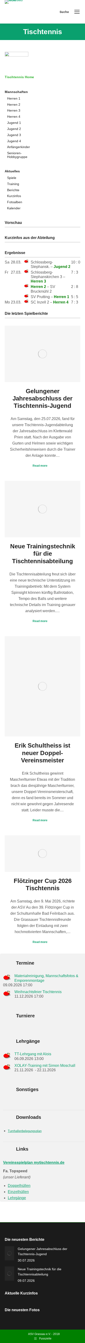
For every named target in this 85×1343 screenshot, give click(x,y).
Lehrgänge (17, 1198)
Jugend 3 (14, 135)
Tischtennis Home (19, 77)
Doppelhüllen (19, 1186)
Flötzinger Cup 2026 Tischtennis (43, 884)
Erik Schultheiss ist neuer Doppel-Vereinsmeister (42, 753)
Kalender (14, 208)
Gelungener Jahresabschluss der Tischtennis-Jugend (42, 398)
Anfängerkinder (18, 147)
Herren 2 (13, 104)
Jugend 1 (14, 123)
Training (13, 184)
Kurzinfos (14, 196)
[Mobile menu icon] (77, 11)
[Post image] (9, 1253)
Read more (40, 465)
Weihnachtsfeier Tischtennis (38, 992)
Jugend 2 (14, 129)
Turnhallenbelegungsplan (25, 1131)
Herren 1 (13, 98)
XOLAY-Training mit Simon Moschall (44, 1066)
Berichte (13, 190)
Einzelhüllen (18, 1192)
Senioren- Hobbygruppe (17, 155)
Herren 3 (13, 110)
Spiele (11, 178)
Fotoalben (14, 202)
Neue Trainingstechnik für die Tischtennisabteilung (42, 553)
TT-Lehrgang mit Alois (32, 1054)
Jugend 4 (14, 141)
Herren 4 (13, 116)
